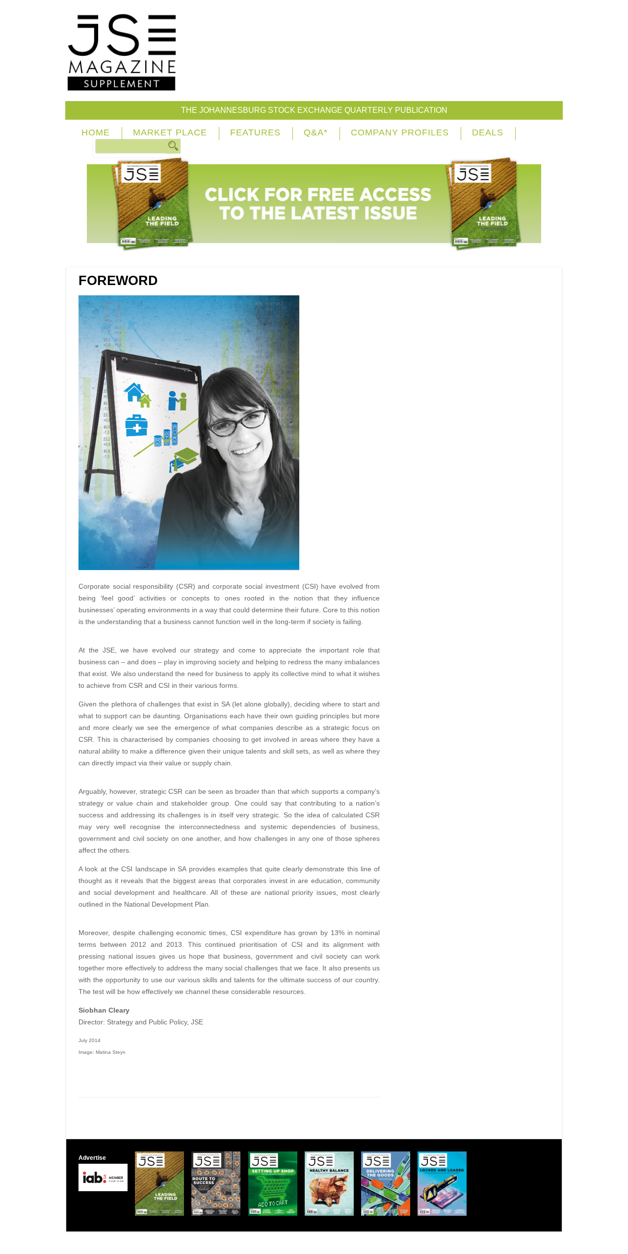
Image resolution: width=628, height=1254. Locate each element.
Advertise (92, 1157)
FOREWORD (118, 280)
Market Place (170, 132)
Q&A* (316, 132)
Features (255, 132)
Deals (487, 132)
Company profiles (400, 132)
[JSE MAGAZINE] (121, 84)
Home (95, 132)
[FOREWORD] (192, 568)
